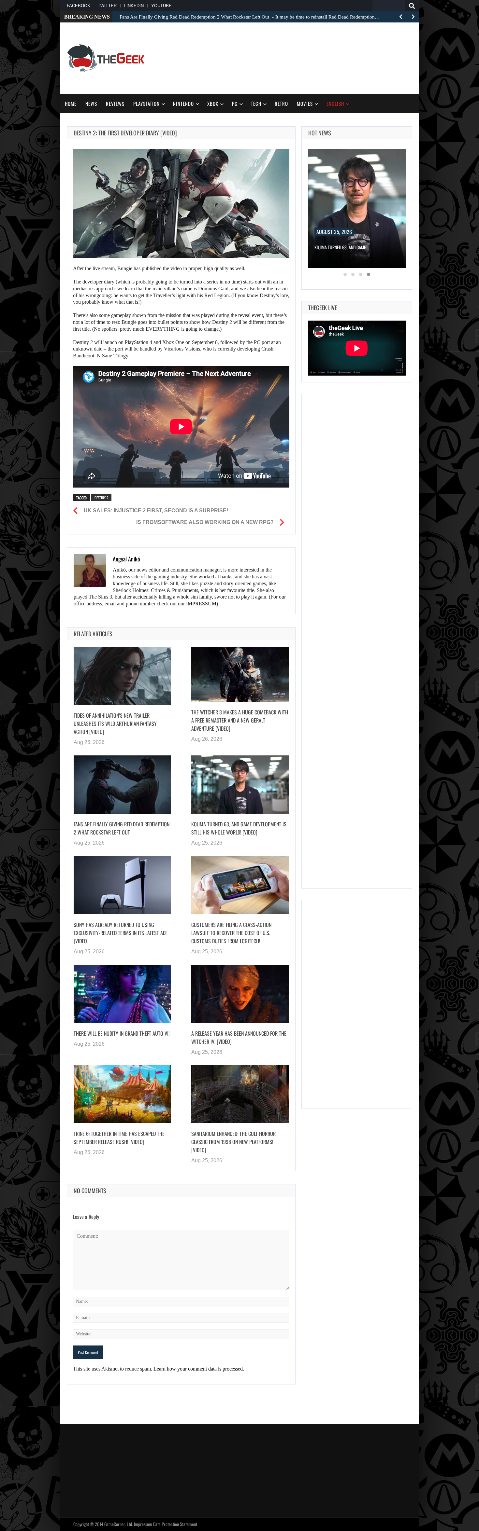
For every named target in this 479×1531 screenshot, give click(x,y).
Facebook (78, 5)
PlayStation (146, 103)
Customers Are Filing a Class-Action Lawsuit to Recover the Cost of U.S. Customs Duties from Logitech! (231, 932)
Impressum (143, 1524)
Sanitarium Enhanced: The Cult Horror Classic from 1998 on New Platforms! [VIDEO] (233, 1142)
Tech (256, 103)
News (91, 103)
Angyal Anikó (126, 559)
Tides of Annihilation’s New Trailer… (348, 247)
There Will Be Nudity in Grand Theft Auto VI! (121, 1033)
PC (235, 103)
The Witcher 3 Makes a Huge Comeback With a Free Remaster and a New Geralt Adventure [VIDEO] (239, 720)
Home (71, 103)
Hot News (319, 133)
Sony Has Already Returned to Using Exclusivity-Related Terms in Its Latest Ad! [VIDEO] (120, 932)
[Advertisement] (293, 57)
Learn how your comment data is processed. (198, 1369)
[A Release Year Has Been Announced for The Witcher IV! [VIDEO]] (240, 994)
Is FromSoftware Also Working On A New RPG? (205, 522)
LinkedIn (134, 5)
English (335, 103)
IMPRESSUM (201, 603)
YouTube (161, 5)
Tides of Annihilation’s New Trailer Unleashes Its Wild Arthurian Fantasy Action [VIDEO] (115, 723)
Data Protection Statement (175, 1524)
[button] (345, 274)
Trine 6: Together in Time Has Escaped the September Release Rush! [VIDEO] (119, 1138)
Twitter (107, 5)
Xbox (212, 103)
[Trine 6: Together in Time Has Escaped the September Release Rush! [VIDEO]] (122, 1094)
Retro (281, 103)
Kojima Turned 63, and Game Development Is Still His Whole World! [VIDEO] (238, 828)
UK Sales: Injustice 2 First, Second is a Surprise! (156, 510)
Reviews (115, 103)
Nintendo (183, 103)
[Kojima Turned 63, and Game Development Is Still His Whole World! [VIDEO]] (240, 784)
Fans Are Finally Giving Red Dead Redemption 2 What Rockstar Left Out (121, 828)
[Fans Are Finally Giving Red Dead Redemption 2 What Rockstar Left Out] (122, 784)
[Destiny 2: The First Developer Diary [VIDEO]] (181, 203)
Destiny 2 (101, 497)
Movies (305, 103)
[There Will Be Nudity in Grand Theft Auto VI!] (122, 994)
